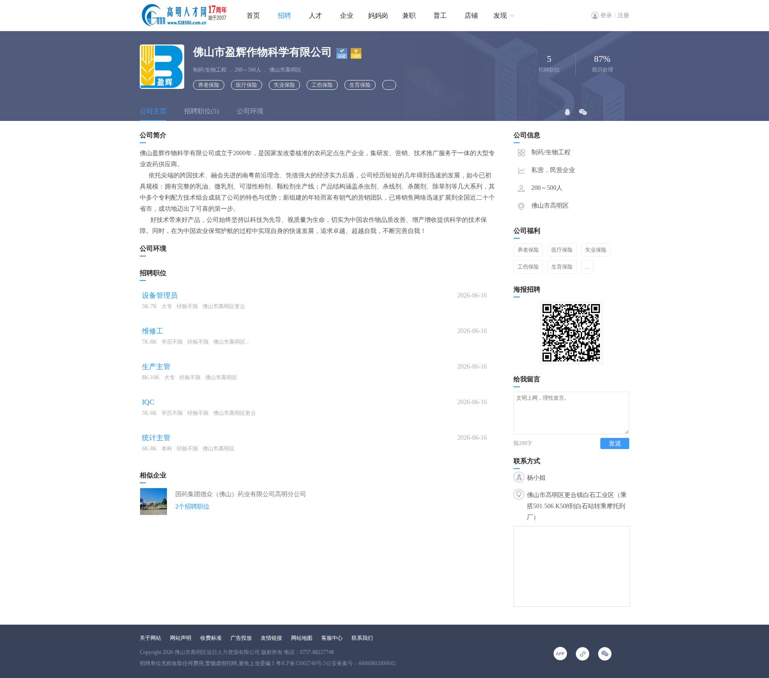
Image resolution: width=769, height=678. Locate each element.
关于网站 (150, 638)
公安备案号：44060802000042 (361, 663)
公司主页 (153, 111)
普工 (440, 15)
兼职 (409, 15)
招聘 (284, 15)
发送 (615, 443)
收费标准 (211, 638)
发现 (500, 15)
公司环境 (250, 111)
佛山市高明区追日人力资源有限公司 (217, 652)
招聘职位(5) (201, 111)
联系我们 (362, 638)
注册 (623, 15)
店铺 (471, 15)
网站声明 (180, 638)
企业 (346, 15)
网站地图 (301, 638)
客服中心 (332, 638)
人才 (315, 15)
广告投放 (241, 638)
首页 (253, 15)
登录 (606, 15)
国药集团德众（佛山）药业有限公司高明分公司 (240, 494)
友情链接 (271, 638)
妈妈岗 (378, 15)
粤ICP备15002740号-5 (301, 663)
